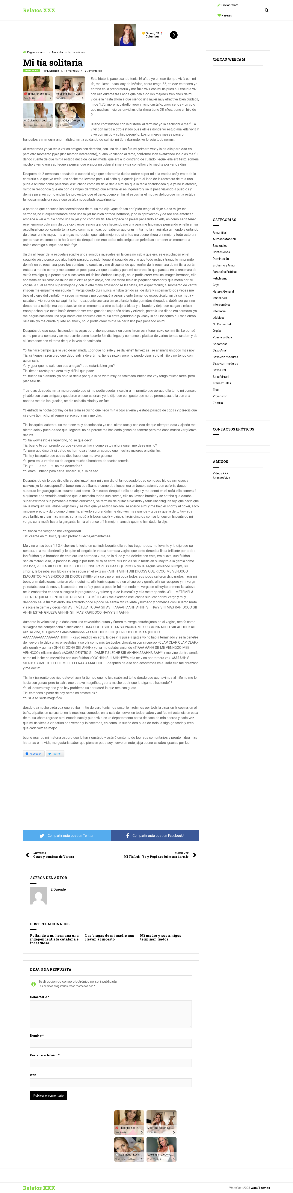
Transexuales (222, 383)
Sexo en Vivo (221, 478)
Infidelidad (220, 298)
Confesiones (221, 252)
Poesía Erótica (222, 337)
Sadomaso (220, 344)
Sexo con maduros (225, 363)
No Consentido (223, 324)
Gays (216, 285)
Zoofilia (218, 403)
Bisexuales (220, 245)
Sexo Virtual (221, 376)
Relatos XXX (39, 10)
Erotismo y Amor (224, 265)
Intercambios (222, 304)
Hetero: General (223, 291)
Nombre (37, 1035)
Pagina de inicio (36, 52)
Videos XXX (220, 473)
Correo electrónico (45, 1055)
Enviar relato (230, 5)
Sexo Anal (220, 350)
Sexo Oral (219, 370)
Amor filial (57, 52)
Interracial (219, 311)
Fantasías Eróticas (225, 272)
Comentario (39, 997)
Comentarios (93, 70)
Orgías (217, 330)
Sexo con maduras (225, 357)
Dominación (221, 258)
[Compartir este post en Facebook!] (155, 835)
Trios (216, 390)
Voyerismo (220, 396)
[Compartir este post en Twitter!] (67, 835)
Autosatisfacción (224, 239)
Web (33, 1075)
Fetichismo (220, 278)
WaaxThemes (260, 1188)
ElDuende (53, 70)
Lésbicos (219, 317)
